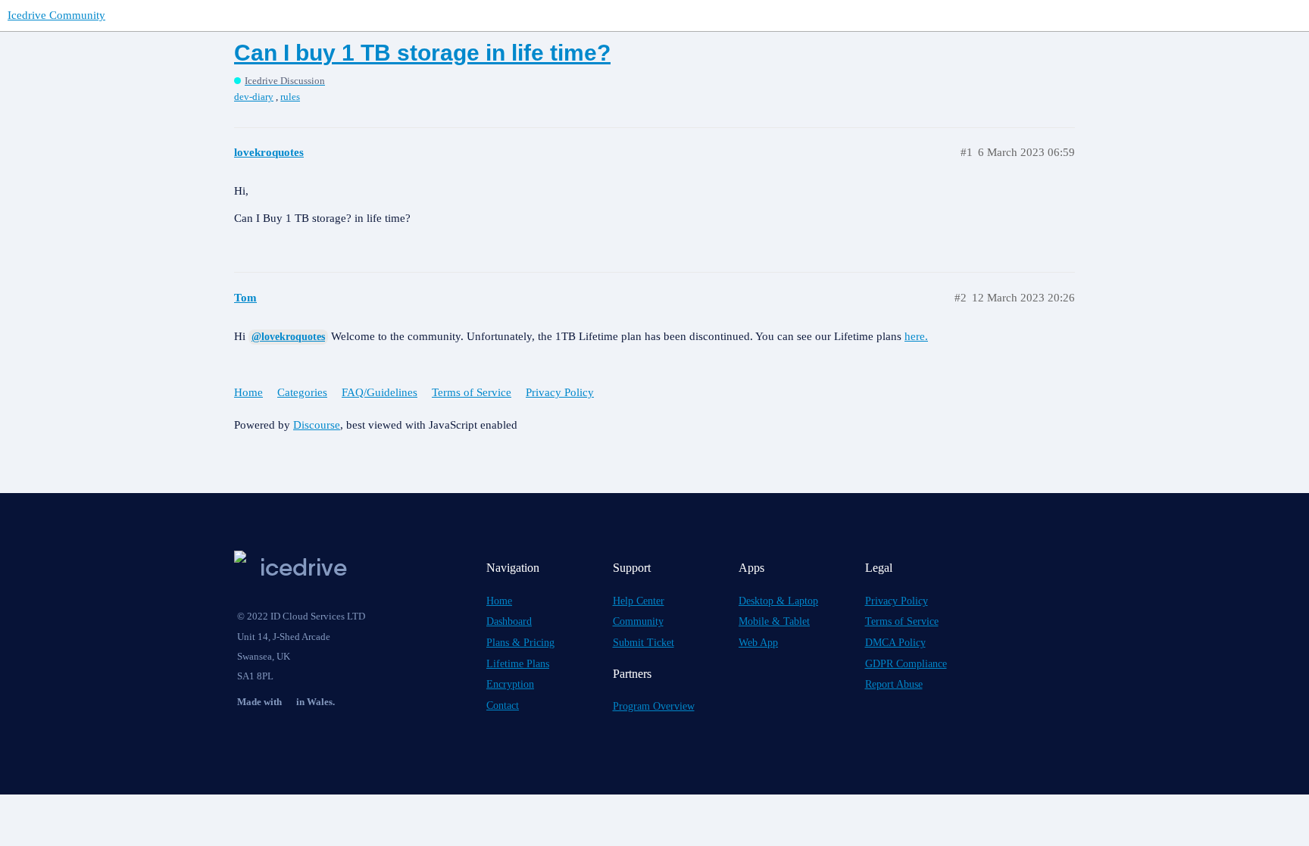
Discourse (316, 425)
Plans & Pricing (520, 642)
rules (290, 96)
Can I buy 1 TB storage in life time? (422, 52)
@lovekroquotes (288, 336)
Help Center (638, 601)
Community (638, 621)
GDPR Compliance (906, 664)
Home (248, 392)
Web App (758, 642)
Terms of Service (471, 392)
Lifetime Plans (517, 664)
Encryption (510, 684)
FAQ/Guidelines (379, 392)
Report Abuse (894, 684)
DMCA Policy (895, 642)
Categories (302, 392)
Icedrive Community (56, 15)
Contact (502, 705)
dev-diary (253, 96)
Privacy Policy (560, 392)
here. (916, 336)
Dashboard (509, 621)
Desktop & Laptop (778, 601)
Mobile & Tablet (774, 621)
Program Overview (654, 706)
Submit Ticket (643, 642)
